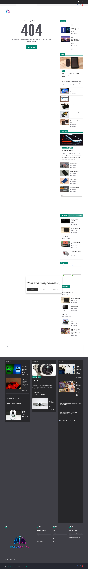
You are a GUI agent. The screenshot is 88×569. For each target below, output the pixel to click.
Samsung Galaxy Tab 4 (74, 97)
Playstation (24, 1)
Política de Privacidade (41, 530)
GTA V (12, 1)
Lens (39, 377)
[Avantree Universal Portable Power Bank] (40, 404)
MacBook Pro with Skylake (75, 228)
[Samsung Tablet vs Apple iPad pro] (64, 123)
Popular (65, 215)
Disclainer (39, 536)
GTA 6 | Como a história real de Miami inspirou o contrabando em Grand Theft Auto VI (68, 413)
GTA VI (17, 1)
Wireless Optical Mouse (38, 392)
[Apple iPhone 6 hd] (71, 140)
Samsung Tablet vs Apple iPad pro (75, 121)
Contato (38, 533)
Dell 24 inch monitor (74, 306)
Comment (80, 215)
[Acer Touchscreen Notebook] (64, 115)
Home (7, 1)
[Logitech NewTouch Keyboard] (65, 221)
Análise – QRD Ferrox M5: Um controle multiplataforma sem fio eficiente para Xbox (25, 384)
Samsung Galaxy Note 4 (74, 171)
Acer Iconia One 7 (73, 104)
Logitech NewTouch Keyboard (74, 220)
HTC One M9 (64, 314)
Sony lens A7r (36, 380)
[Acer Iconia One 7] (64, 107)
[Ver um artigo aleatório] (81, 2)
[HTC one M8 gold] (64, 181)
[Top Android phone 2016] (64, 189)
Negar (44, 289)
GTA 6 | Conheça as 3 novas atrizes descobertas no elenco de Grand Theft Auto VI (70, 404)
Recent (72, 215)
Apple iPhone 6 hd (67, 150)
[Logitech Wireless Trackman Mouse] (65, 253)
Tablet (63, 70)
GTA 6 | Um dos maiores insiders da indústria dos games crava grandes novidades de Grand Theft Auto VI (75, 40)
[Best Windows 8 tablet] (64, 91)
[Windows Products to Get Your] (65, 323)
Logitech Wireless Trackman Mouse (76, 252)
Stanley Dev (71, 78)
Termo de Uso (40, 541)
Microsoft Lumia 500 (73, 163)
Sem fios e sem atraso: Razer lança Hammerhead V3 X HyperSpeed (25, 369)
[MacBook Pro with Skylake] (65, 230)
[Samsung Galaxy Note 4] (64, 173)
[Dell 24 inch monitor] (65, 308)
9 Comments (74, 224)
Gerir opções (55, 289)
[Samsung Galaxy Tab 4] (64, 99)
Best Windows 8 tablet (74, 89)
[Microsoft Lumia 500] (64, 165)
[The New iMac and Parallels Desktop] (65, 244)
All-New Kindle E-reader (11, 396)
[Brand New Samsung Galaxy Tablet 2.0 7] (71, 63)
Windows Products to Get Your (75, 321)
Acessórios (53, 1)
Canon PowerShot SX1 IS (66, 236)
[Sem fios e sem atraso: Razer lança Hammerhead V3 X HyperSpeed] (13, 370)
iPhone (67, 147)
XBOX (30, 1)
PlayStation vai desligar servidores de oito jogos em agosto (76, 30)
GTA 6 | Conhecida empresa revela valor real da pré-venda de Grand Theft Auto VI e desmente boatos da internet (78, 389)
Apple (63, 147)
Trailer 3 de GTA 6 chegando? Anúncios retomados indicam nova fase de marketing (71, 291)
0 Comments (77, 78)
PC (34, 1)
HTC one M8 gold (73, 179)
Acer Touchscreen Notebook (75, 112)
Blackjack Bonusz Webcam (23, 413)
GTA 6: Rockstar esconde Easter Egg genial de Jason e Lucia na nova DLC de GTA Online (76, 331)
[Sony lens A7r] (44, 370)
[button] (60, 278)
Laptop (39, 1)
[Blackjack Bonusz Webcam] (13, 416)
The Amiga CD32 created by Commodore (14, 403)
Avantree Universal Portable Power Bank (51, 402)
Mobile (44, 1)
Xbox (54, 536)
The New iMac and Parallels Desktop (76, 243)
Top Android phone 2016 (74, 187)
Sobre (38, 538)
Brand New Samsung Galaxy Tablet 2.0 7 (70, 75)
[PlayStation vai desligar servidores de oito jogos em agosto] (65, 30)
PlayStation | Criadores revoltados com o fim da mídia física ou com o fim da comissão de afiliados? (78, 370)
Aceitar (32, 289)
